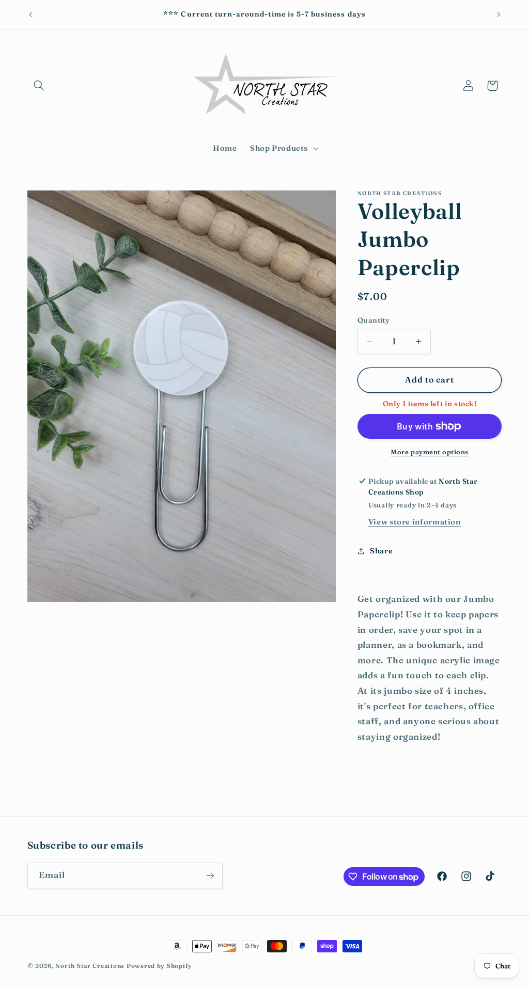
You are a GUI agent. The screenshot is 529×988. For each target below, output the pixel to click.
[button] (39, 86)
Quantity (373, 320)
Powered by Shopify (159, 965)
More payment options (430, 452)
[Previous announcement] (30, 14)
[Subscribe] (210, 875)
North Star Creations (90, 965)
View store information (414, 522)
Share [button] (381, 550)
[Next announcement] (498, 14)
